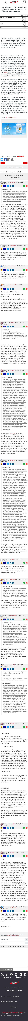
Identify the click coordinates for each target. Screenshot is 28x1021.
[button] (1, 947)
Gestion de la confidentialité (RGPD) (10, 996)
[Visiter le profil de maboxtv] (1, 266)
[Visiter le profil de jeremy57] (1, 182)
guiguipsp (13, 907)
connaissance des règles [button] (13, 935)
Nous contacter (10, 990)
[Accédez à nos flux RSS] (3, 974)
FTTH (6, 72)
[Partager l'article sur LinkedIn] (9, 160)
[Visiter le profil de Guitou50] (1, 285)
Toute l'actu (15, 1012)
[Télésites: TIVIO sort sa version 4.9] (25, 163)
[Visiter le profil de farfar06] (1, 665)
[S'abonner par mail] (12, 160)
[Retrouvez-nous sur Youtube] (11, 974)
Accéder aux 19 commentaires (14, 167)
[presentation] (1, 946)
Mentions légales (8, 987)
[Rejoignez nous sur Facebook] (21, 974)
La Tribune (9, 117)
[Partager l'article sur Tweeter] (2, 160)
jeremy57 (13, 182)
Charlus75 (13, 245)
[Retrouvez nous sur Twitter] (16, 974)
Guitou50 (13, 285)
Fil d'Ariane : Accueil (6, 1012)
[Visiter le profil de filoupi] (1, 560)
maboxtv (13, 266)
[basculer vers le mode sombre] (5, 2)
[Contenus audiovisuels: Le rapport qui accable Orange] (3, 163)
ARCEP (14, 117)
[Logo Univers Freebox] (14, 2)
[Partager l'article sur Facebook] (5, 160)
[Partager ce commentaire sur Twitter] (8, 186)
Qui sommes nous (18, 987)
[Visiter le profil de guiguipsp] (1, 907)
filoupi (12, 559)
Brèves (20, 1012)
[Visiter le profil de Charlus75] (1, 245)
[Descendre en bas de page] (11, 186)
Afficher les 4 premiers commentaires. (15, 176)
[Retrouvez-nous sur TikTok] (7, 974)
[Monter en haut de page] (13, 186)
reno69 (12, 322)
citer (5, 186)
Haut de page (13, 1007)
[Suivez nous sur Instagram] (25, 974)
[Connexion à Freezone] (24, 2)
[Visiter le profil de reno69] (1, 323)
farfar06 (12, 665)
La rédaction (20, 156)
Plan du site (19, 990)
